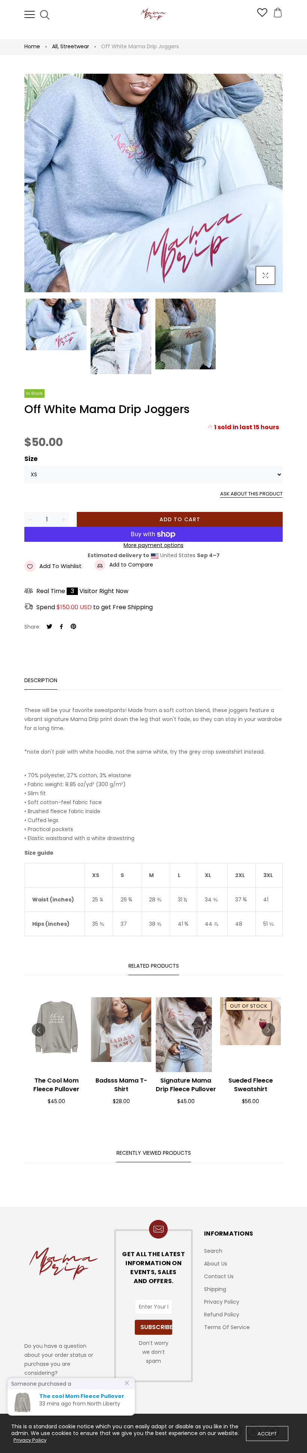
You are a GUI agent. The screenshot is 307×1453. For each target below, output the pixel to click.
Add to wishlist (60, 566)
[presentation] (38, 1030)
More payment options (153, 545)
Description (40, 680)
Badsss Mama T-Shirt (121, 1084)
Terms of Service (227, 1327)
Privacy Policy (221, 1302)
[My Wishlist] (262, 15)
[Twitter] (49, 627)
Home (32, 46)
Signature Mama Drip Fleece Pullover (186, 1084)
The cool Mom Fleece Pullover (56, 1084)
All (55, 46)
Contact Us (219, 1276)
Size (30, 459)
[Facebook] (61, 627)
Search (213, 1251)
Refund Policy (221, 1314)
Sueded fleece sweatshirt (250, 1084)
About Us (215, 1263)
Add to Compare (131, 564)
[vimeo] (73, 627)
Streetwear (74, 46)
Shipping (215, 1289)
